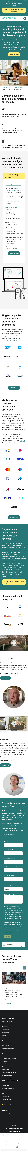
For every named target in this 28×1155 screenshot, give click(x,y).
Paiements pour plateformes (10, 1051)
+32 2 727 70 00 (17, 817)
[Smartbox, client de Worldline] (7, 615)
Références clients (7, 1099)
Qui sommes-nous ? (7, 1021)
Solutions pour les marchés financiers (12, 1081)
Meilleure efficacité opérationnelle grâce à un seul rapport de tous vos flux (14, 146)
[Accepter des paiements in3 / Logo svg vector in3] (20, 498)
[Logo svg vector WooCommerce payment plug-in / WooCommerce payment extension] (8, 376)
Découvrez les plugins (9, 340)
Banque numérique (7, 1075)
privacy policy (8, 932)
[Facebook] (5, 1113)
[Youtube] (9, 1113)
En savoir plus (5, 678)
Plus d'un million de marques (12, 598)
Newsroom (5, 1038)
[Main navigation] (24, 18)
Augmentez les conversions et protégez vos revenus (10, 534)
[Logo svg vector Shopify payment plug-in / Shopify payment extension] (8, 367)
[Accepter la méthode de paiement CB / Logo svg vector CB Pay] (8, 459)
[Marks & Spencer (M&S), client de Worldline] (20, 624)
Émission (4, 1061)
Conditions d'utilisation (14, 1131)
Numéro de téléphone (10, 867)
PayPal (22, 441)
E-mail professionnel (10, 858)
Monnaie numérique (7, 1078)
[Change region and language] (15, 1105)
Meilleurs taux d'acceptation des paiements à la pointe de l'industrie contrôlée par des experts (12, 130)
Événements (5, 1096)
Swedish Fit (4, 739)
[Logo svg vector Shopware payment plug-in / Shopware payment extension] (20, 367)
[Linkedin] (2, 1113)
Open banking (5, 1069)
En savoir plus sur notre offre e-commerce (12, 959)
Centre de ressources (8, 1088)
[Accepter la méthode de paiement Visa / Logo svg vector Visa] (20, 459)
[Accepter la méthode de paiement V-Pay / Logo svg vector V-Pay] (8, 478)
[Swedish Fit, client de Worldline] (20, 607)
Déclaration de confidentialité (14, 1128)
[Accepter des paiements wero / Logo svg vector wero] (14, 507)
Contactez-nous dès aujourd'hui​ (13, 805)
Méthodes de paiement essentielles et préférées (10, 405)
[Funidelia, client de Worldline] (7, 624)
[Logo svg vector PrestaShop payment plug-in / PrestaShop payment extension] (7, 356)
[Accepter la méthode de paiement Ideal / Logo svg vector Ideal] (20, 450)
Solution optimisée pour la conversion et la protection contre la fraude (14, 115)
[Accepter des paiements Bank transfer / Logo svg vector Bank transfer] (20, 489)
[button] (14, 643)
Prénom (6, 841)
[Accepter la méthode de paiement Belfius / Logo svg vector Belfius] (7, 489)
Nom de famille (8, 850)
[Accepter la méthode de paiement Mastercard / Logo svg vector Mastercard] (8, 469)
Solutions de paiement (8, 1048)
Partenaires (5, 1026)
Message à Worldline (9, 894)
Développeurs (5, 1032)
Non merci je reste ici (14, 14)
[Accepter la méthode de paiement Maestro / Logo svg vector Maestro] (20, 469)
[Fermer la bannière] (26, 1)
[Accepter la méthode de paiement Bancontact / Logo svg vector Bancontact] (8, 450)
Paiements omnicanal (8, 1053)
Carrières (4, 1024)
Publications (5, 1094)
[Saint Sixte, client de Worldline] (8, 607)
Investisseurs (5, 1029)
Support (4, 1035)
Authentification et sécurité (9, 1072)
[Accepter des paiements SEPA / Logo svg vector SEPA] (7, 498)
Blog (3, 1091)
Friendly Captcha (22, 946)
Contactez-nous (6, 1041)
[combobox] (13, 889)
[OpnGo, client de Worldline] (20, 615)
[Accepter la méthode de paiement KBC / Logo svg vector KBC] (20, 478)
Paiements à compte (7, 1066)
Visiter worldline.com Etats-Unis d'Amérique (14, 10)
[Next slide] (24, 968)
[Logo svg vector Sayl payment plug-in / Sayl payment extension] (20, 376)
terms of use (7, 926)
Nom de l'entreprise (9, 875)
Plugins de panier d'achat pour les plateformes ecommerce (11, 320)
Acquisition (5, 1064)
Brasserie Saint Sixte (8, 659)
